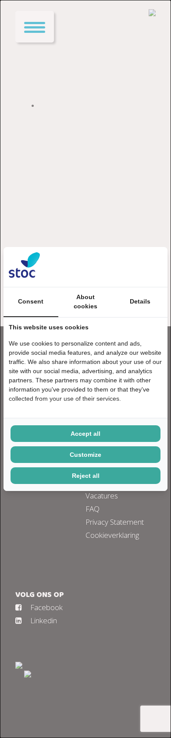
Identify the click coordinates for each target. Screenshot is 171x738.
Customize (85, 454)
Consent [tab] (30, 301)
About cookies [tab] (85, 301)
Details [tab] (140, 301)
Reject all (86, 475)
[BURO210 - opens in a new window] (129, 267)
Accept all (85, 433)
